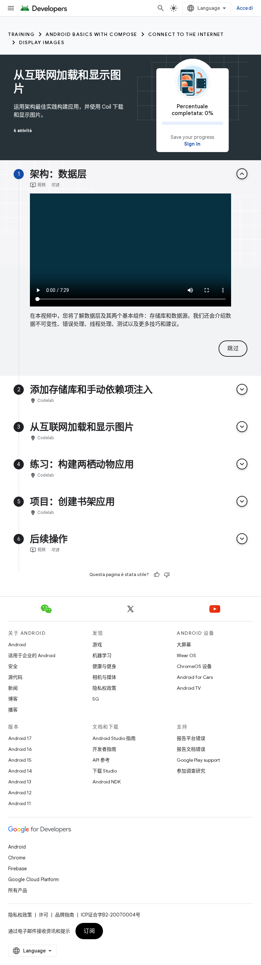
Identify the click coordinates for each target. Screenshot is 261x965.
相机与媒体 (104, 677)
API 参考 (101, 760)
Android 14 (20, 771)
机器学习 (101, 655)
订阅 (89, 931)
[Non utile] (167, 575)
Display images (41, 42)
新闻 (13, 688)
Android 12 (20, 793)
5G (95, 699)
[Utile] (157, 575)
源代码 (15, 677)
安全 (13, 666)
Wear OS (186, 655)
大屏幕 (184, 645)
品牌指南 (64, 914)
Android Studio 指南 (114, 738)
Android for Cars (195, 677)
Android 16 (20, 749)
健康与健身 (104, 666)
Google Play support (198, 760)
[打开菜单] (11, 8)
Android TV (189, 688)
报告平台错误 (191, 738)
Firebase (17, 869)
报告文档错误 (191, 749)
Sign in (192, 144)
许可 (43, 914)
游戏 (97, 645)
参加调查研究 (191, 771)
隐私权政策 (104, 688)
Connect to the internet (186, 34)
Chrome (16, 858)
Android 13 (19, 782)
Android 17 (20, 738)
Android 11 (19, 803)
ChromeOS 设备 (194, 666)
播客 (13, 710)
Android (17, 645)
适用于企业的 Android (31, 655)
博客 (13, 699)
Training (21, 34)
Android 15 (20, 760)
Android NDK (106, 782)
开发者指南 (104, 749)
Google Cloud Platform (33, 879)
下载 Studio (104, 771)
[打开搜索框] (161, 8)
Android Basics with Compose (91, 34)
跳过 (233, 348)
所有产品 (17, 890)
